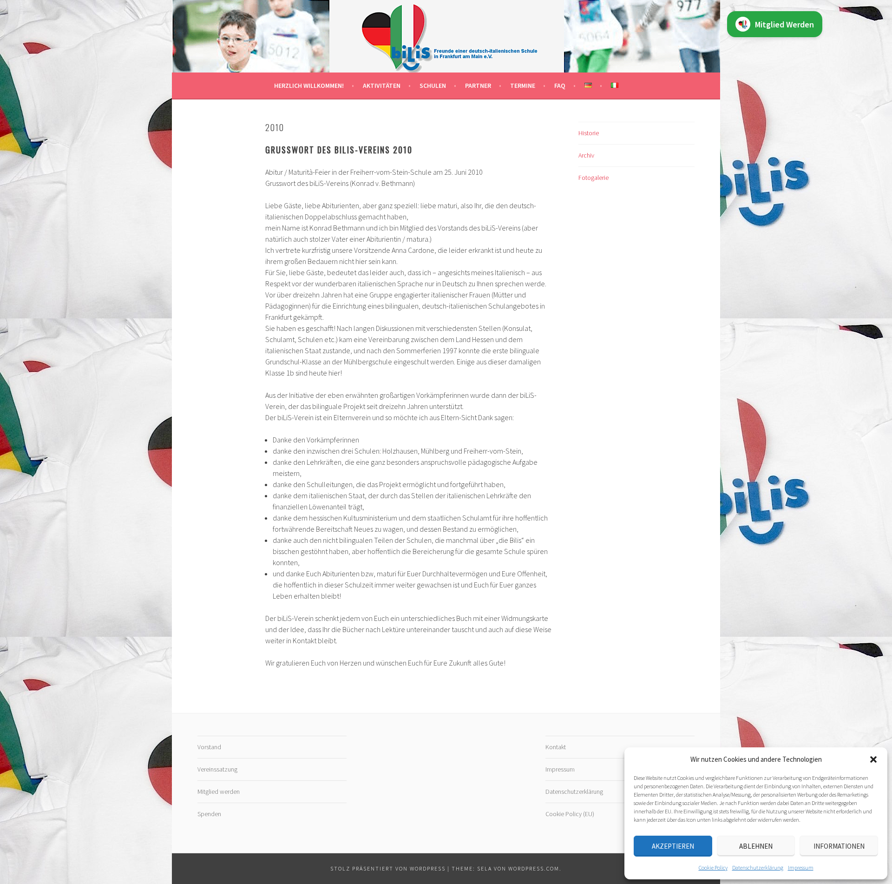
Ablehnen (756, 846)
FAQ (559, 85)
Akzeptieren (673, 846)
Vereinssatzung (217, 769)
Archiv (586, 155)
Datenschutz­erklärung (757, 867)
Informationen (839, 846)
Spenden (209, 814)
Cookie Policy (713, 867)
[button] (873, 759)
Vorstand (209, 747)
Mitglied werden (218, 791)
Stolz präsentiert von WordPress (388, 868)
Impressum (800, 867)
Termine (522, 85)
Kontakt (555, 747)
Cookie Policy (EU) (569, 814)
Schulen (433, 85)
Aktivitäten (381, 85)
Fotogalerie (593, 177)
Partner (478, 85)
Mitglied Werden (784, 24)
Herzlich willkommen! (309, 85)
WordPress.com (533, 868)
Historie (588, 133)
